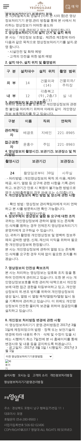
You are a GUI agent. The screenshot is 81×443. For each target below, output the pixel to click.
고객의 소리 (40, 375)
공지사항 (9, 375)
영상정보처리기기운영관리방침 (23, 382)
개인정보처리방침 (61, 375)
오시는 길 (24, 375)
